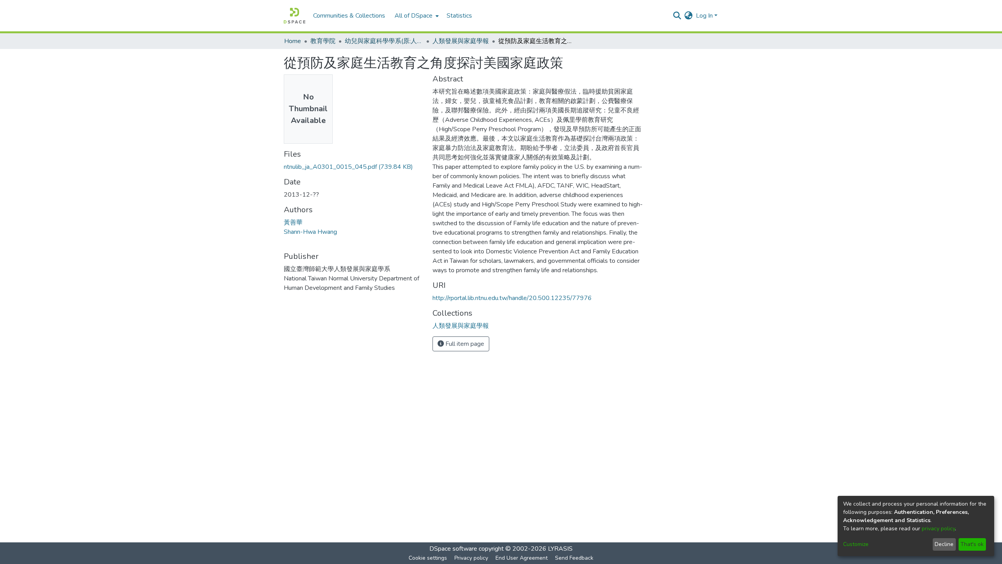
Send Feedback (574, 558)
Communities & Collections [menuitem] (349, 15)
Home (292, 41)
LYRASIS (560, 548)
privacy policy (938, 528)
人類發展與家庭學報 (461, 41)
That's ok (972, 544)
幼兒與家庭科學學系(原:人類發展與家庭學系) (384, 41)
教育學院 (322, 41)
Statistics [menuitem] (459, 15)
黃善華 (293, 222)
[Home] (294, 16)
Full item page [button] (464, 344)
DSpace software (453, 548)
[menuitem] (416, 15)
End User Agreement (522, 558)
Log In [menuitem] (704, 15)
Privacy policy (471, 558)
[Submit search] (677, 15)
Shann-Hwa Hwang (310, 232)
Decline (944, 544)
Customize (856, 544)
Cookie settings (428, 558)
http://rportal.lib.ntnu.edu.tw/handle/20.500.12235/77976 (512, 298)
